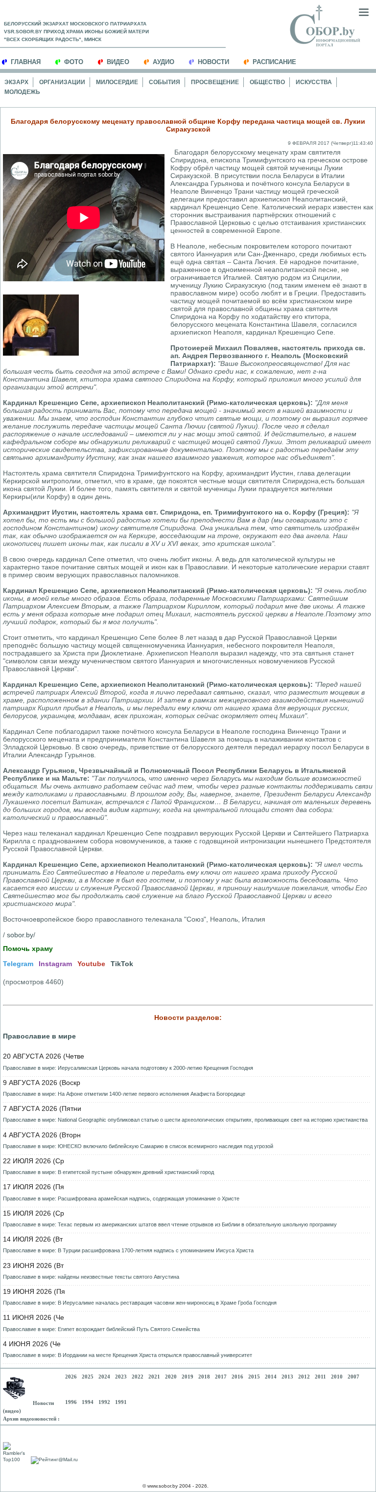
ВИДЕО (118, 62)
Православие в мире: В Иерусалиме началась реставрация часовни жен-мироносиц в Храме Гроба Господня (140, 1303)
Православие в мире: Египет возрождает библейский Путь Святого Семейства (101, 1329)
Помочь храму (28, 948)
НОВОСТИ (213, 62)
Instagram (55, 964)
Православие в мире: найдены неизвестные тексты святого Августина (91, 1277)
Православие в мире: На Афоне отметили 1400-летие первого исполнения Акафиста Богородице (124, 1094)
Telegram (18, 964)
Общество (267, 82)
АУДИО (163, 62)
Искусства (314, 82)
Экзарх (16, 82)
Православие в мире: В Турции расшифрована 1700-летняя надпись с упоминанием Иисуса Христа (128, 1250)
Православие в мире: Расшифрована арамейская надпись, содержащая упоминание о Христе (121, 1198)
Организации (62, 82)
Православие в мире (39, 1036)
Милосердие (117, 82)
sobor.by (20, 935)
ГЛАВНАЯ (26, 62)
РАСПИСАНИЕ (274, 62)
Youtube (91, 964)
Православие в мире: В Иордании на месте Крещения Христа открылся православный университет (127, 1355)
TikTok (122, 964)
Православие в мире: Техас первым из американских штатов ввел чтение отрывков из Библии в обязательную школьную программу (170, 1224)
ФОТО (73, 62)
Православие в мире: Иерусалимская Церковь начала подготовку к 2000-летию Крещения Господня (128, 1068)
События (164, 82)
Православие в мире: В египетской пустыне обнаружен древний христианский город (108, 1172)
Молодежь (22, 92)
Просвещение (215, 82)
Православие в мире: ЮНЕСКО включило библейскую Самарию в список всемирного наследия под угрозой (138, 1146)
